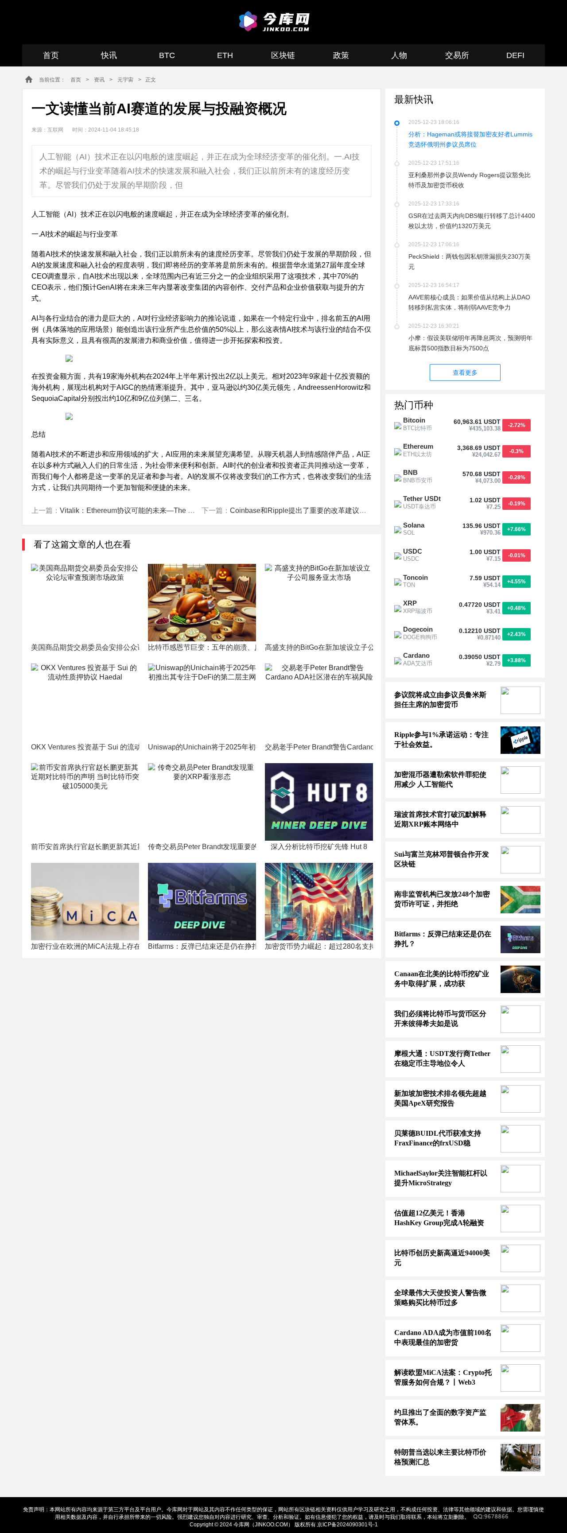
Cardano (416, 655)
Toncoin (415, 577)
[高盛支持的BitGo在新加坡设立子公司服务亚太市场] (319, 602)
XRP (410, 603)
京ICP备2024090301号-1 (347, 1524)
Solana (413, 525)
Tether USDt (422, 498)
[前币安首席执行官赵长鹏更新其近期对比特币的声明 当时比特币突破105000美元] (85, 802)
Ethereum (418, 446)
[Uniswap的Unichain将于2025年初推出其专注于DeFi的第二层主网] (202, 702)
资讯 (99, 80)
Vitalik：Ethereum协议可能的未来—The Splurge (136, 510)
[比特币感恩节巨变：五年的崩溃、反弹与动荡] (202, 602)
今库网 (275, 21)
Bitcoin (414, 420)
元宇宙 (125, 80)
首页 (51, 55)
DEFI (515, 55)
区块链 (283, 55)
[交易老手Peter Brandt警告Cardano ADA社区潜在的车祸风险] (319, 702)
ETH (225, 55)
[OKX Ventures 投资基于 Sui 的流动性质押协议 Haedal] (85, 702)
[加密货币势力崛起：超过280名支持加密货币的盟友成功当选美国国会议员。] (319, 901)
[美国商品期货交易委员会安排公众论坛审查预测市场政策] (85, 602)
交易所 (457, 55)
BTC (167, 55)
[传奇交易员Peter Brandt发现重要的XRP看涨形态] (202, 802)
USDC (412, 551)
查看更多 (465, 372)
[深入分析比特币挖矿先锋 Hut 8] (319, 802)
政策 (341, 55)
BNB (410, 472)
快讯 (109, 55)
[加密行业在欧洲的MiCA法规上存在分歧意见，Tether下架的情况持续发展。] (85, 901)
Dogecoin (418, 629)
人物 (399, 55)
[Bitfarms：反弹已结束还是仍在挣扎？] (202, 901)
